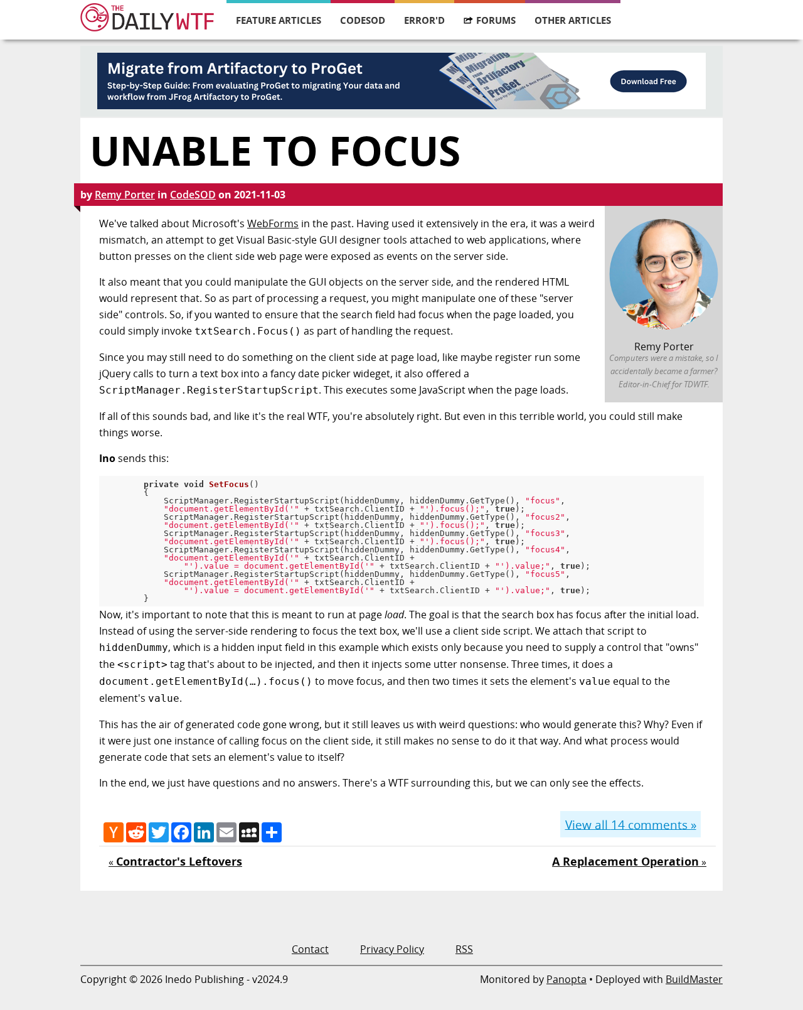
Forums (496, 20)
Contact (310, 949)
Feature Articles (278, 20)
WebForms (273, 223)
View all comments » (630, 823)
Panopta (566, 979)
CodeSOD (362, 20)
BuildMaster (694, 979)
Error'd (424, 20)
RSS (464, 949)
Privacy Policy (392, 949)
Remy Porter (125, 194)
